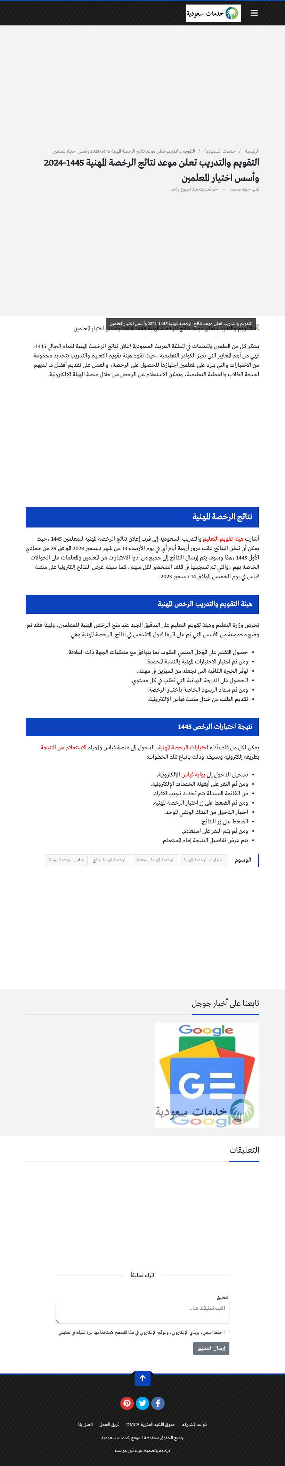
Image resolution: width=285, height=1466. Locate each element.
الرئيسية (252, 151)
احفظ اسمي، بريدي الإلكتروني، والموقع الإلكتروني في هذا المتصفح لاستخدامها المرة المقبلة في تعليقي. (140, 1333)
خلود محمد (240, 189)
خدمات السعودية (220, 151)
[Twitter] (142, 1403)
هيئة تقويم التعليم (223, 539)
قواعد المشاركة (194, 1425)
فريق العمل (109, 1425)
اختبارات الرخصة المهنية (183, 747)
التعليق (223, 1298)
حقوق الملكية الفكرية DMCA (151, 1425)
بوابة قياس (194, 775)
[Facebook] (158, 1403)
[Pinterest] (127, 1403)
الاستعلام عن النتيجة (64, 747)
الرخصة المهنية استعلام (155, 860)
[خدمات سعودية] (213, 13)
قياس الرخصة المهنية (66, 860)
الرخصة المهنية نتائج (110, 860)
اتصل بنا (85, 1425)
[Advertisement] (142, 90)
